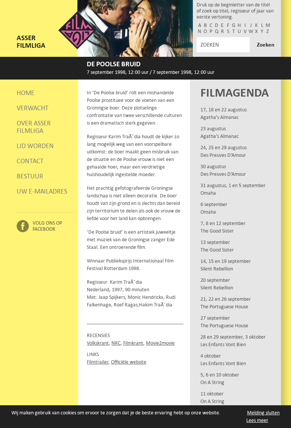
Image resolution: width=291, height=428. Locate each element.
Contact (30, 161)
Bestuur (30, 176)
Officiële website (128, 362)
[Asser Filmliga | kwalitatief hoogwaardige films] (77, 47)
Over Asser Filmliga (34, 126)
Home (25, 93)
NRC (115, 343)
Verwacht (32, 108)
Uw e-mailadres (42, 191)
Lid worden (35, 146)
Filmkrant (133, 343)
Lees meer (257, 420)
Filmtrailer (97, 362)
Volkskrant (98, 343)
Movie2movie (160, 343)
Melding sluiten (263, 412)
